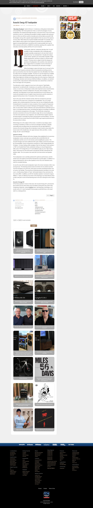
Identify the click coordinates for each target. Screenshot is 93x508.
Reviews (28, 6)
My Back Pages (37, 466)
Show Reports (50, 450)
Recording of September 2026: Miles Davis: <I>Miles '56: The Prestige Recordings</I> (44, 379)
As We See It (37, 461)
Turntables (24, 452)
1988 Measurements (39, 207)
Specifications (37, 213)
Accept (81, 2)
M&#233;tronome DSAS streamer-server (23, 276)
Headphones (25, 466)
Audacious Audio (25, 472)
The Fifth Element (38, 477)
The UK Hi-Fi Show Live (76, 458)
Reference (61, 453)
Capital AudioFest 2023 (51, 465)
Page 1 (36, 202)
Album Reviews (37, 455)
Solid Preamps (12, 461)
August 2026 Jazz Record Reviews (23, 429)
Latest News (63, 462)
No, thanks (75, 2)
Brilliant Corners (37, 463)
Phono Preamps (13, 465)
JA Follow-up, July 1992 (39, 208)
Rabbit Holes (37, 467)
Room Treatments (26, 463)
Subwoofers (12, 455)
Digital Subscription (75, 467)
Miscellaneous (25, 467)
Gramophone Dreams (38, 465)
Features (36, 456)
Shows (48, 6)
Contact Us (74, 455)
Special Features (62, 452)
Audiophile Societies (75, 452)
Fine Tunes (37, 484)
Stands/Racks (25, 465)
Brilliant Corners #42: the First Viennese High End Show (44, 277)
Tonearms (24, 453)
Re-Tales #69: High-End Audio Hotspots (23, 326)
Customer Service (75, 457)
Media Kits (74, 460)
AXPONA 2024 (49, 451)
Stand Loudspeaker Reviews (26, 18)
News (54, 6)
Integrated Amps (13, 463)
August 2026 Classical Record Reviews (44, 404)
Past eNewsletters (63, 464)
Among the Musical (38, 460)
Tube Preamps (12, 458)
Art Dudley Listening (38, 476)
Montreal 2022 (49, 458)
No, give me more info (39, 2)
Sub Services (74, 470)
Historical (61, 458)
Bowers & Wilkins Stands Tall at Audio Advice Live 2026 (23, 302)
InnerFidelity (25, 475)
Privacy (73, 461)
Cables (24, 460)
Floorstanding (12, 452)
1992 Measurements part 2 (40, 212)
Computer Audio (13, 472)
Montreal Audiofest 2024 (51, 462)
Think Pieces (62, 457)
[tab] (33, 225)
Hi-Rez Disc (12, 470)
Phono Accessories (26, 461)
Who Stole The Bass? (18, 29)
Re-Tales (36, 470)
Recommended (35, 6)
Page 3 (36, 205)
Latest (33, 226)
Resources (65, 6)
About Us (73, 456)
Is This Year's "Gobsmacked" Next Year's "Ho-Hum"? (44, 327)
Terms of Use (74, 462)
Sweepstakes (62, 468)
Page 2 (51, 195)
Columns (42, 6)
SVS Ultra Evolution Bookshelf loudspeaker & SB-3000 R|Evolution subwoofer (23, 251)
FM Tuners (24, 456)
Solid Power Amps (13, 462)
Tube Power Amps (13, 460)
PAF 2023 (49, 466)
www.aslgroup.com (19, 207)
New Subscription (75, 466)
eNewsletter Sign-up (75, 453)
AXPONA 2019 (49, 455)
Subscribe (58, 6)
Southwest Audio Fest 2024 (52, 461)
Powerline (24, 462)
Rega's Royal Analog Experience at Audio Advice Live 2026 (23, 405)
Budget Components (26, 471)
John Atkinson (16, 25)
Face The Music (37, 482)
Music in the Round (38, 480)
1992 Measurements (39, 210)
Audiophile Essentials (63, 455)
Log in (14, 220)
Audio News (62, 463)
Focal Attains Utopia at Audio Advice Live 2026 (44, 352)
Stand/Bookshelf (13, 453)
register (20, 220)
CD (10, 468)
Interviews (61, 456)
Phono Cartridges (26, 455)
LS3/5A (31, 187)
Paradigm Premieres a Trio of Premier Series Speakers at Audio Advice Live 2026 (44, 251)
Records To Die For (38, 453)
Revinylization (37, 471)
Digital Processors (13, 471)
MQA (60, 460)
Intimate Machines (23, 378)
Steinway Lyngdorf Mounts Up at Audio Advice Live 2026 (44, 302)
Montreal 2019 (49, 459)
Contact (45, 488)
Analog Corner (37, 475)
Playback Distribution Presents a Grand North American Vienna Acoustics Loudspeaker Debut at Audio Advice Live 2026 (23, 353)
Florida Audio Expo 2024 (51, 463)
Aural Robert (37, 462)
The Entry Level (37, 481)
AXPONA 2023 (49, 452)
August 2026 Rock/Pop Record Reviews (44, 429)
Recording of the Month (39, 452)
